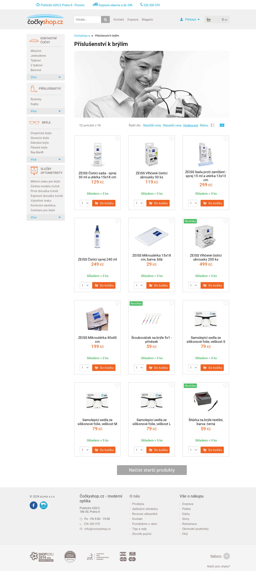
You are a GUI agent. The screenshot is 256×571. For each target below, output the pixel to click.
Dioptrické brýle (41, 133)
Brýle (46, 122)
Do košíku (106, 203)
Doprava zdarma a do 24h (115, 5)
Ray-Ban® (37, 152)
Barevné (36, 70)
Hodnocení (190, 125)
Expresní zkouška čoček (46, 196)
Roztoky (36, 99)
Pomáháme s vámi (144, 524)
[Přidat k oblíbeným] (117, 139)
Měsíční (36, 51)
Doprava (132, 19)
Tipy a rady (139, 529)
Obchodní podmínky (195, 529)
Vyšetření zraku (41, 200)
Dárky (186, 514)
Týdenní (36, 60)
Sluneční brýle (40, 138)
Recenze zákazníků (144, 514)
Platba (186, 509)
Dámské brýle (40, 143)
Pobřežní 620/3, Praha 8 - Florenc (63, 5)
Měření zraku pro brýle (45, 181)
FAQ (185, 534)
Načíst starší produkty (152, 470)
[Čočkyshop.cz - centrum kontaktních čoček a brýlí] (45, 20)
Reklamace (189, 524)
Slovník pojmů (141, 534)
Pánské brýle (39, 147)
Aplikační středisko (145, 509)
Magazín (147, 19)
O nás (135, 496)
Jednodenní (38, 55)
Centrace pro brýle (43, 210)
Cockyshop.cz (82, 35)
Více (34, 77)
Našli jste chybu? (218, 566)
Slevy (185, 519)
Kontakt (119, 19)
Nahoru (215, 556)
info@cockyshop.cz (97, 529)
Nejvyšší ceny (172, 125)
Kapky (35, 104)
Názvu (204, 125)
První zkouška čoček (44, 191)
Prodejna (138, 504)
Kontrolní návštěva (43, 205)
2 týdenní (37, 65)
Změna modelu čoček (45, 186)
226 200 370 (92, 524)
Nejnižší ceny (152, 125)
